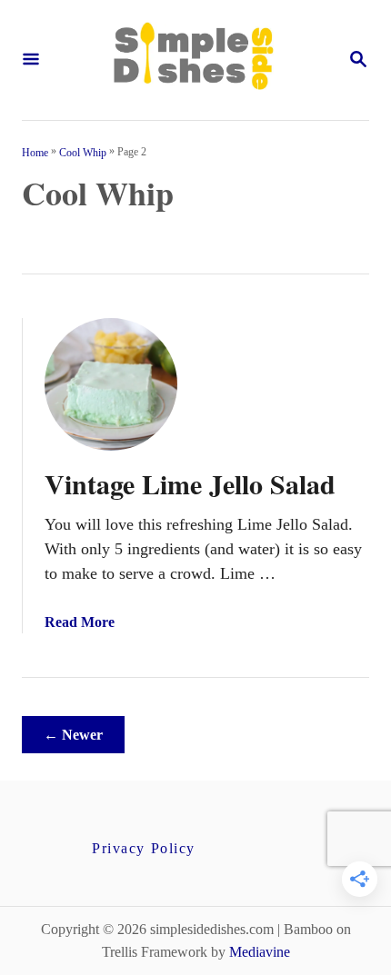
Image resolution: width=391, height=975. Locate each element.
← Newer (73, 734)
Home (35, 151)
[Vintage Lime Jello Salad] (111, 384)
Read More (80, 622)
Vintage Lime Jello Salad (190, 483)
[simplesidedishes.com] (194, 60)
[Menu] (31, 60)
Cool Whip (82, 151)
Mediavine (259, 952)
